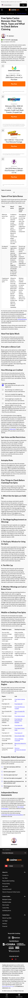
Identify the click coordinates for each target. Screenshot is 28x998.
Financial (4, 926)
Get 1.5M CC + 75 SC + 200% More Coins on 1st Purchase (14, 77)
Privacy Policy (6, 883)
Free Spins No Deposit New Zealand (18, 720)
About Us (4, 872)
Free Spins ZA (18, 725)
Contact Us (5, 875)
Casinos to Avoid (6, 889)
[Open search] (26, 10)
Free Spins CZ (18, 733)
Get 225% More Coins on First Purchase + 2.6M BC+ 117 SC (14, 170)
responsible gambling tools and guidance (12, 814)
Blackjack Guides (6, 899)
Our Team (5, 878)
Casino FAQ (5, 907)
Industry (4, 923)
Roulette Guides (6, 902)
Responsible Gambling (8, 880)
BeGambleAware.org (8, 986)
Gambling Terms (6, 910)
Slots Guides (5, 905)
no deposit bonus (22, 319)
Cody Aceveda (14, 39)
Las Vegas (5, 920)
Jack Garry (11, 35)
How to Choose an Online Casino (11, 892)
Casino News (5, 915)
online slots (12, 429)
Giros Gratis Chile (19, 736)
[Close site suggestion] (26, 2)
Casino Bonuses (10, 13)
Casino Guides (6, 896)
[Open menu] (2, 9)
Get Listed (5, 886)
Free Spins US (18, 704)
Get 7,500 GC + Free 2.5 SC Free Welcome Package (14, 141)
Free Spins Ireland (20, 716)
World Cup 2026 (6, 918)
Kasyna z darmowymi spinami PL (20, 749)
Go (23, 5)
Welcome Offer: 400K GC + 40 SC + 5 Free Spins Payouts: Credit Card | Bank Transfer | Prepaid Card (14, 109)
